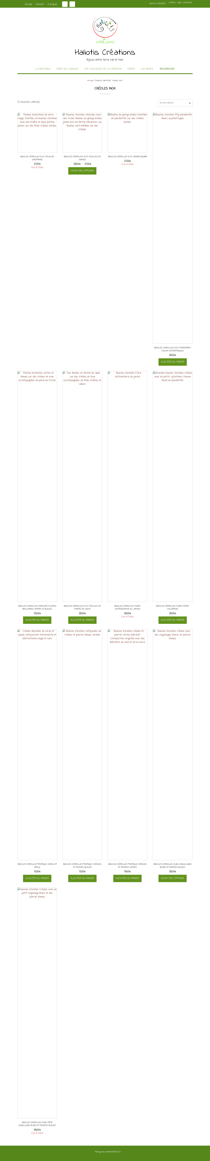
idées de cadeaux (67, 69)
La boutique (43, 69)
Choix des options (82, 171)
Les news (147, 69)
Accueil (28, 4)
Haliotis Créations (105, 52)
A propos (52, 4)
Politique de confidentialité (106, 1152)
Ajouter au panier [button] (172, 362)
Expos (131, 69)
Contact (40, 4)
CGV (119, 1152)
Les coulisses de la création (103, 69)
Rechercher (167, 69)
